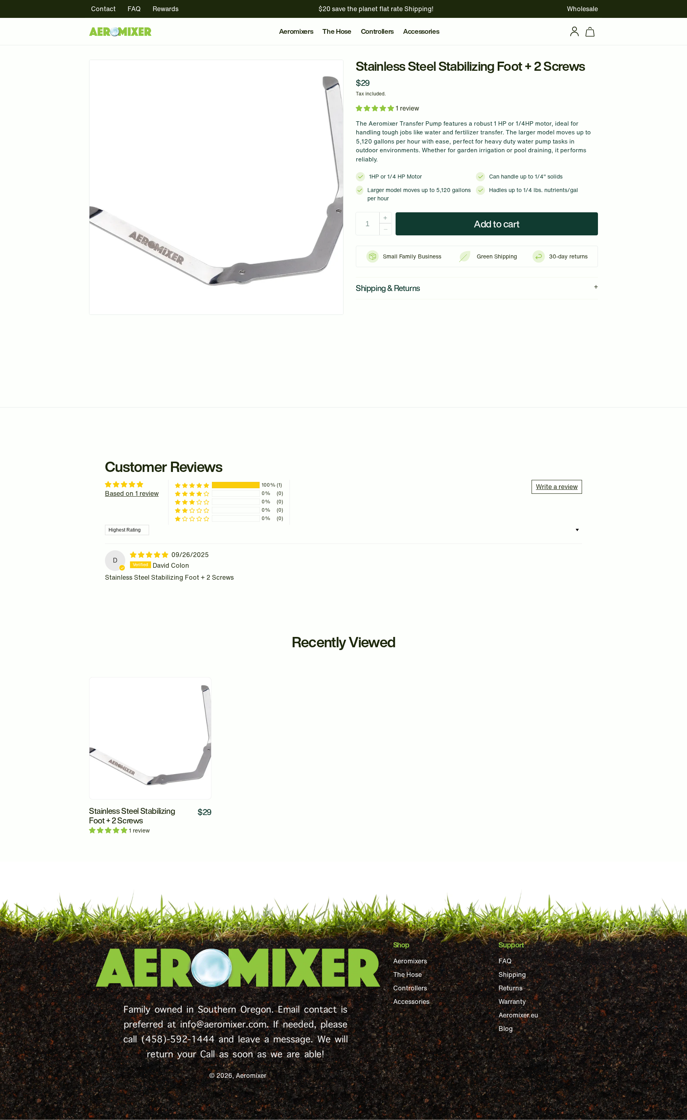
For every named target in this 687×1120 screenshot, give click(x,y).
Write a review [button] (557, 486)
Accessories (411, 1001)
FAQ (134, 9)
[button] (590, 31)
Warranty (512, 1001)
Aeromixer (251, 1075)
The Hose (407, 974)
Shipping (512, 974)
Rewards (166, 9)
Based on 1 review (132, 493)
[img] (150, 554)
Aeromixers (410, 961)
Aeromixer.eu (518, 1015)
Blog (506, 1028)
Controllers (410, 988)
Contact (103, 9)
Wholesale (582, 9)
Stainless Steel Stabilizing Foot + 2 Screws (132, 815)
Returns (510, 988)
